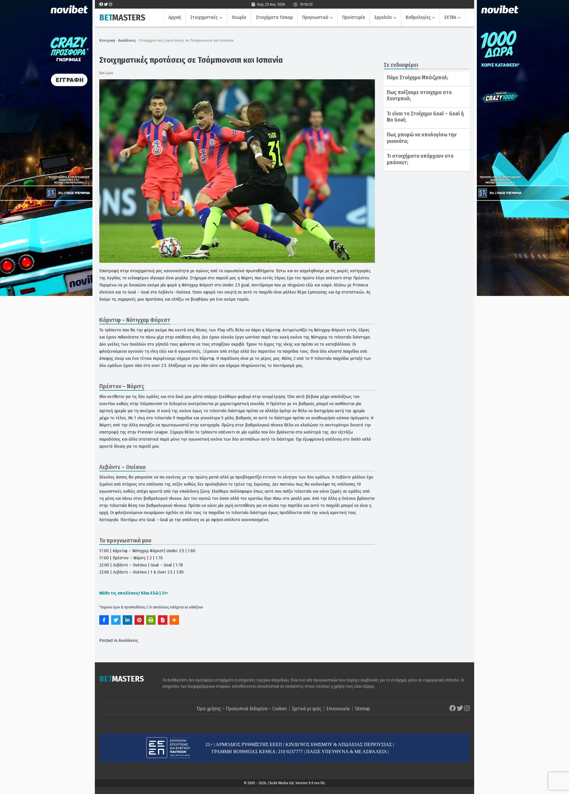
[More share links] (174, 620)
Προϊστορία (353, 17)
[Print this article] (151, 620)
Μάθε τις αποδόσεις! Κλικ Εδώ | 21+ (133, 593)
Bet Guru (106, 73)
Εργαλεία (383, 17)
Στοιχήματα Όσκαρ (274, 17)
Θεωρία (239, 17)
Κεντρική (107, 40)
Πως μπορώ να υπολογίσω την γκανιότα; (421, 137)
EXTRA (450, 17)
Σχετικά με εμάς (306, 708)
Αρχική (174, 17)
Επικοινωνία (338, 708)
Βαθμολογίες (418, 17)
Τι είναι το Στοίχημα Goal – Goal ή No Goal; (425, 116)
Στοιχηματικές (204, 17)
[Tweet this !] (116, 620)
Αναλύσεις (127, 40)
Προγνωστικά (315, 17)
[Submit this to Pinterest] (139, 620)
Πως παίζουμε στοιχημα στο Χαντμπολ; (419, 95)
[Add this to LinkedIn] (127, 620)
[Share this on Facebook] (104, 620)
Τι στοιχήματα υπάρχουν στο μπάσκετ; (420, 159)
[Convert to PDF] (162, 620)
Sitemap (362, 708)
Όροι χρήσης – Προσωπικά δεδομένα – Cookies (242, 708)
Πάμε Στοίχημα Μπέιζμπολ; (417, 77)
